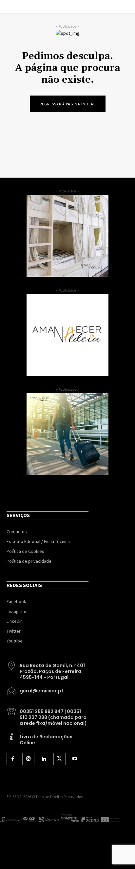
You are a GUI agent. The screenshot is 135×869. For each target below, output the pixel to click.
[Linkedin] (44, 759)
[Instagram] (28, 759)
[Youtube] (75, 759)
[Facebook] (13, 759)
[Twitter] (59, 759)
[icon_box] (47, 669)
